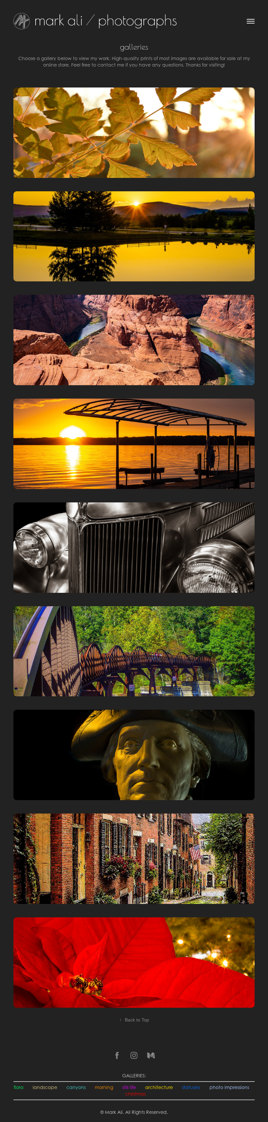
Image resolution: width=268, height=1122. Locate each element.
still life (129, 1087)
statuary (191, 1087)
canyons (76, 1087)
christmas (135, 1094)
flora (19, 1087)
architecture (159, 1087)
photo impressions (229, 1087)
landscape (45, 1087)
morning (104, 1087)
